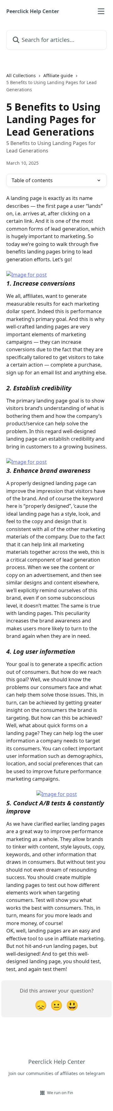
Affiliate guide (58, 75)
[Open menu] (101, 11)
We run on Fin (60, 1092)
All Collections (21, 75)
